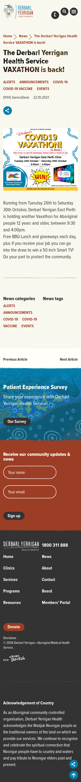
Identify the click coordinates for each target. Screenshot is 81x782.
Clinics (8, 568)
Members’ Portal (56, 602)
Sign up (14, 516)
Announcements (34, 82)
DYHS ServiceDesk (16, 97)
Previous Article (15, 359)
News (23, 36)
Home (7, 36)
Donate (14, 627)
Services (10, 579)
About (47, 568)
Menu (74, 12)
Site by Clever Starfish (14, 658)
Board (47, 591)
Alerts (9, 82)
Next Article (69, 359)
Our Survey (17, 421)
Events (43, 88)
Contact (55, 15)
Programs (11, 591)
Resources (12, 602)
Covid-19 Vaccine (18, 88)
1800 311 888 (55, 545)
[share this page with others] (7, 110)
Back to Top (73, 775)
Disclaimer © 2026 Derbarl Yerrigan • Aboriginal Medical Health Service (36, 642)
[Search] (64, 12)
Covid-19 (60, 82)
